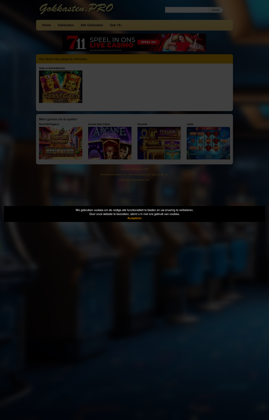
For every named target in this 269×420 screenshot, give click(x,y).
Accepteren (134, 218)
